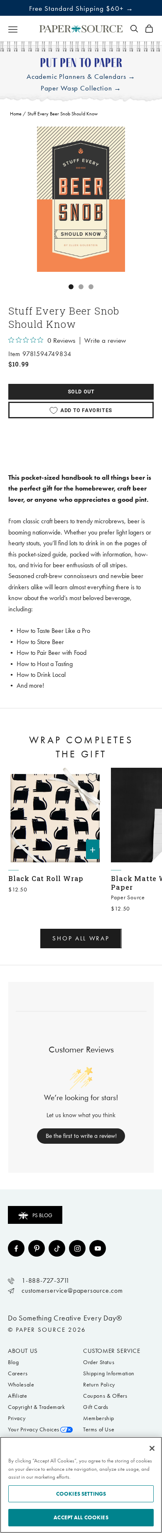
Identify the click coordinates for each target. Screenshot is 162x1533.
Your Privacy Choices (33, 1429)
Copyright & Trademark (36, 1407)
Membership (98, 1418)
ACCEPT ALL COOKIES (81, 1517)
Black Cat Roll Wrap (45, 878)
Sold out (81, 392)
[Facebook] (16, 1248)
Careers (17, 1373)
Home (16, 114)
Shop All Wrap (80, 938)
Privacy (16, 1418)
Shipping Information (109, 1373)
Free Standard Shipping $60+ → (81, 8)
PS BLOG (42, 1215)
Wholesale (21, 1384)
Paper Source (128, 897)
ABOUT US (23, 1351)
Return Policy (99, 1384)
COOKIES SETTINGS (81, 1494)
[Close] (152, 1448)
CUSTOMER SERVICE (111, 1351)
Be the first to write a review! (81, 1136)
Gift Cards (95, 1407)
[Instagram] (77, 1248)
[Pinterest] (36, 1248)
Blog (13, 1362)
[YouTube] (97, 1248)
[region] (81, 199)
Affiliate (17, 1395)
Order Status (98, 1362)
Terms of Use (98, 1429)
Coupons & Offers (105, 1395)
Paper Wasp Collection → (81, 88)
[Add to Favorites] (93, 778)
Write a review (105, 340)
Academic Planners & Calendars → (81, 77)
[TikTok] (57, 1248)
